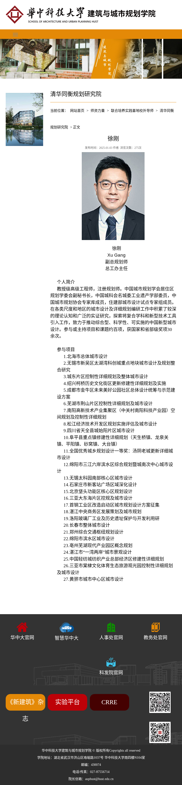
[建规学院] (91, 14)
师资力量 (98, 111)
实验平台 (67, 702)
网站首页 (77, 111)
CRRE (109, 702)
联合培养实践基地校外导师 (132, 111)
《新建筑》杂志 (25, 710)
